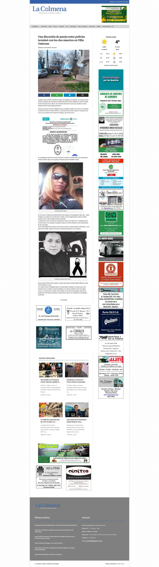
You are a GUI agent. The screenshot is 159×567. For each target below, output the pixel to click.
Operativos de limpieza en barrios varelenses (48, 554)
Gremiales (61, 26)
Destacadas (44, 26)
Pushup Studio (120, 564)
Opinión (99, 26)
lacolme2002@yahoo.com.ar (94, 541)
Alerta (50, 26)
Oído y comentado (82, 26)
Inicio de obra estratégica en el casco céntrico (49, 543)
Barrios (55, 26)
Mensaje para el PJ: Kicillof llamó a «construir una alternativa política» (56, 525)
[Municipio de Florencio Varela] (111, 79)
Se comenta (92, 26)
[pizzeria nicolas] (111, 150)
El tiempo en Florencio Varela (111, 65)
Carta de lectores (107, 26)
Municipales (73, 26)
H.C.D (67, 26)
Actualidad (35, 26)
